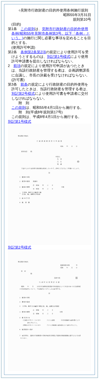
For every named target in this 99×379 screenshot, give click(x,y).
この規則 (28, 29)
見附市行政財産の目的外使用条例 (50, 33)
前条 (24, 84)
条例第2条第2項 (33, 52)
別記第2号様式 (23, 93)
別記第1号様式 (58, 57)
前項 (17, 66)
